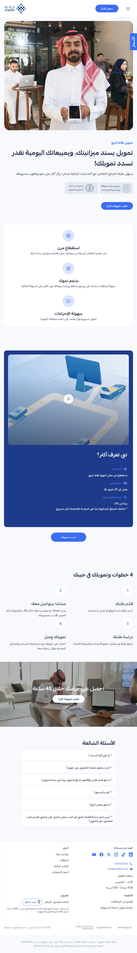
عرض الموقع (30, 902)
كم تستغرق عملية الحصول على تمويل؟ (88, 768)
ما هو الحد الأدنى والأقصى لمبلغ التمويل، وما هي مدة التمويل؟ (75, 780)
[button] (128, 9)
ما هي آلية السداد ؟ (99, 755)
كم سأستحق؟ (102, 792)
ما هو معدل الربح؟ (99, 805)
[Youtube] (94, 855)
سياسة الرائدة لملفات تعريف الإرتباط (84, 927)
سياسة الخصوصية (104, 927)
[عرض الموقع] (39, 902)
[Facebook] (101, 855)
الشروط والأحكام (124, 927)
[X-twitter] (109, 855)
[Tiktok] (123, 855)
